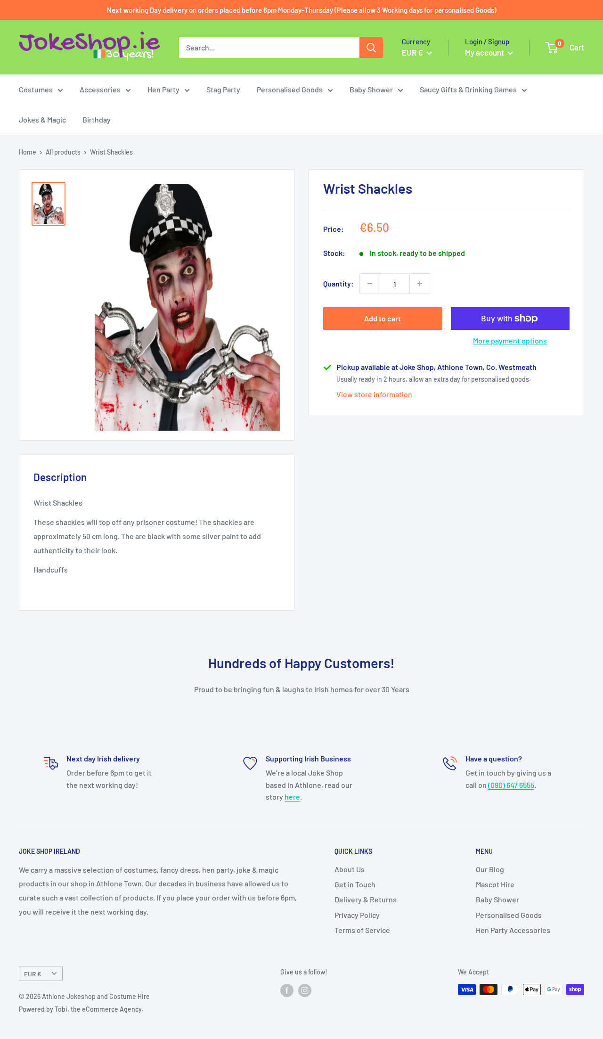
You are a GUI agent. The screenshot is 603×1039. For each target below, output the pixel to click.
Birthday (96, 119)
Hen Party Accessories (513, 929)
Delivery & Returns (365, 899)
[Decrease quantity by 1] (370, 284)
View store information (374, 394)
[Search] (371, 47)
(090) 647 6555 (511, 784)
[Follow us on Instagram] (304, 990)
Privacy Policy (357, 914)
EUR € (32, 974)
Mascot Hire (495, 884)
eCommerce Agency (111, 1009)
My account (485, 52)
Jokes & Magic (42, 119)
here (292, 796)
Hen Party (163, 89)
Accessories (100, 89)
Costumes (36, 89)
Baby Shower (371, 89)
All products (63, 152)
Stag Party (223, 89)
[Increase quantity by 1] (420, 284)
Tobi (61, 1009)
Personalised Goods (290, 89)
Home (27, 152)
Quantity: (338, 283)
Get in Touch (354, 884)
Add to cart (382, 318)
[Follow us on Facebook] (286, 990)
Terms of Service (362, 929)
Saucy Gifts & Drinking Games (468, 89)
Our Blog (490, 869)
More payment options (510, 340)
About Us (349, 869)
